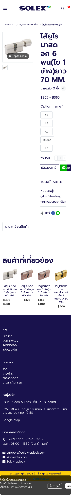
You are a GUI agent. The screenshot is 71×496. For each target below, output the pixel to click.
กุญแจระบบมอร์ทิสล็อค (28, 24)
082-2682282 (33, 439)
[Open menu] (5, 8)
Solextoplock (16, 461)
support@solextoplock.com (26, 452)
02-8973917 (14, 439)
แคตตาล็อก (9, 345)
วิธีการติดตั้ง (10, 378)
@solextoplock (17, 457)
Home (8, 24)
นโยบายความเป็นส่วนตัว (15, 486)
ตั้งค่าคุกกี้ (55, 485)
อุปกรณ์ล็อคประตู (50, 196)
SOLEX (57, 182)
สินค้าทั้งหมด (10, 340)
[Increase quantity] (64, 158)
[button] (62, 8)
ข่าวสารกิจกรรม (12, 382)
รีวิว (4, 369)
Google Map (11, 420)
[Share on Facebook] (53, 213)
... (14, 24)
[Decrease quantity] (55, 158)
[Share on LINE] (58, 213)
